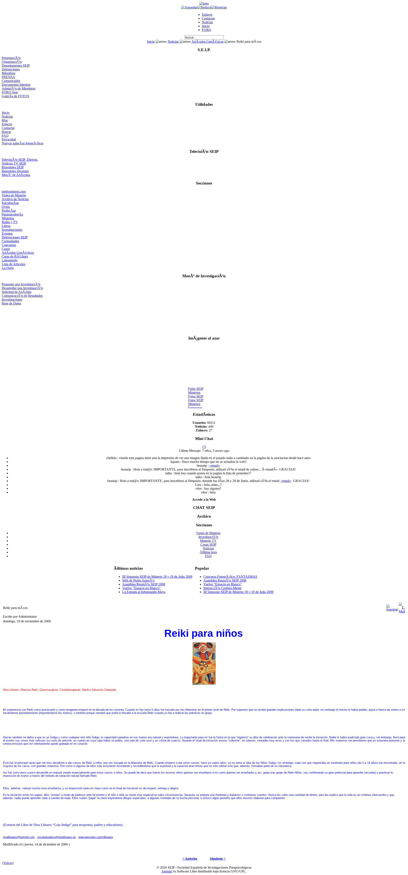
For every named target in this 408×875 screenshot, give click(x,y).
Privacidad (9, 139)
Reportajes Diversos (15, 171)
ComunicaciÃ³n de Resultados (22, 295)
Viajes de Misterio (14, 195)
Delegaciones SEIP (15, 237)
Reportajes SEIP (13, 167)
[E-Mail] (402, 607)
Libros (6, 226)
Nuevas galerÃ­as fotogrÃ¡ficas (22, 143)
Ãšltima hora (208, 552)
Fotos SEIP (195, 386)
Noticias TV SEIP (14, 163)
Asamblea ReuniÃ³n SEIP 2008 (143, 584)
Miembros (8, 73)
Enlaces (207, 14)
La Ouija (8, 268)
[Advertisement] (204, 318)
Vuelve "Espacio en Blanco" (141, 588)
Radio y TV (10, 222)
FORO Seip (10, 92)
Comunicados (11, 81)
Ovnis (6, 207)
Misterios (8, 218)
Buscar (6, 132)
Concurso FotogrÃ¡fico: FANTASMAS (230, 576)
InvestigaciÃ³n (208, 537)
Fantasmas (195, 405)
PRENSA (8, 77)
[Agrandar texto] (189, 7)
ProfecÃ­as (9, 210)
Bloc (5, 120)
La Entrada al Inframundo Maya (143, 592)
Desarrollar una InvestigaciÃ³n (22, 288)
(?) (204, 447)
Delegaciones (11, 69)
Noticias (207, 22)
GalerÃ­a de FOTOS (15, 96)
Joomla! (167, 871)
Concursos (9, 245)
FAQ (5, 135)
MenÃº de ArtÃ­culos (16, 175)
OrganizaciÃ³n (12, 61)
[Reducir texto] (204, 7)
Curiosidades (10, 241)
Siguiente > (218, 858)
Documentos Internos (16, 84)
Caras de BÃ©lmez (15, 256)
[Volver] (7, 863)
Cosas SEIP (208, 544)
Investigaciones (12, 229)
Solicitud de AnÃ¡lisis (16, 292)
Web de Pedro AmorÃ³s (138, 580)
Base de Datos (11, 303)
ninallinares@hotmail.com (19, 837)
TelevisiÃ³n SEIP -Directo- (20, 159)
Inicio (206, 26)
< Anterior (189, 858)
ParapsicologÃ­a (12, 214)
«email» (214, 465)
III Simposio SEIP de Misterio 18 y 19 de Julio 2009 (157, 576)
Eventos (7, 233)
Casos (6, 249)
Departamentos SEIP (16, 65)
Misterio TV (208, 540)
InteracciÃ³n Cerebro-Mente (222, 588)
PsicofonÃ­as (10, 203)
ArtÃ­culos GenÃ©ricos (207, 41)
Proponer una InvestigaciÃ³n (21, 284)
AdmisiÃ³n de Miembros (18, 88)
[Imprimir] (392, 607)
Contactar (208, 18)
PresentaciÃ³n (11, 58)
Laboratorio (9, 260)
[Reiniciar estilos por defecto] (219, 7)
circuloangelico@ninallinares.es (56, 837)
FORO (206, 30)
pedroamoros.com (14, 191)
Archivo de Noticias (15, 199)
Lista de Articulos (13, 264)
